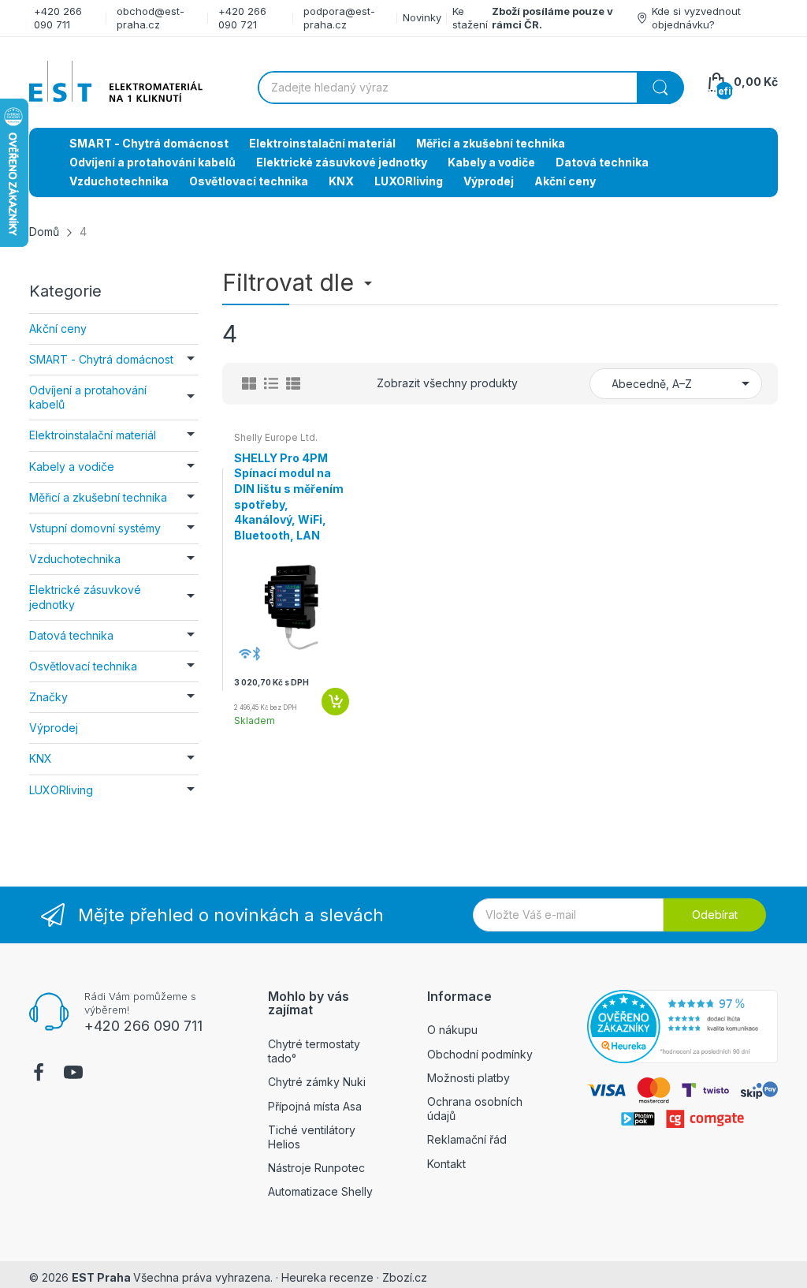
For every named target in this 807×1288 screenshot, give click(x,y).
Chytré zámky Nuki (317, 1081)
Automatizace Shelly (320, 1191)
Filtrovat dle (291, 282)
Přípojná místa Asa (315, 1106)
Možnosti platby (468, 1078)
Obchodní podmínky (480, 1054)
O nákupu (452, 1029)
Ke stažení (470, 18)
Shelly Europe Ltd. (276, 437)
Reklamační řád (467, 1139)
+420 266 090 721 (242, 18)
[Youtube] (73, 1074)
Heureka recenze (327, 1277)
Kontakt (446, 1163)
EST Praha (101, 1277)
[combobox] (470, 88)
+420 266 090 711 (58, 18)
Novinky (422, 17)
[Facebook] (38, 1074)
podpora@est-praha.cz (339, 18)
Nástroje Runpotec (316, 1167)
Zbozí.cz (404, 1277)
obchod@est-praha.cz (150, 18)
